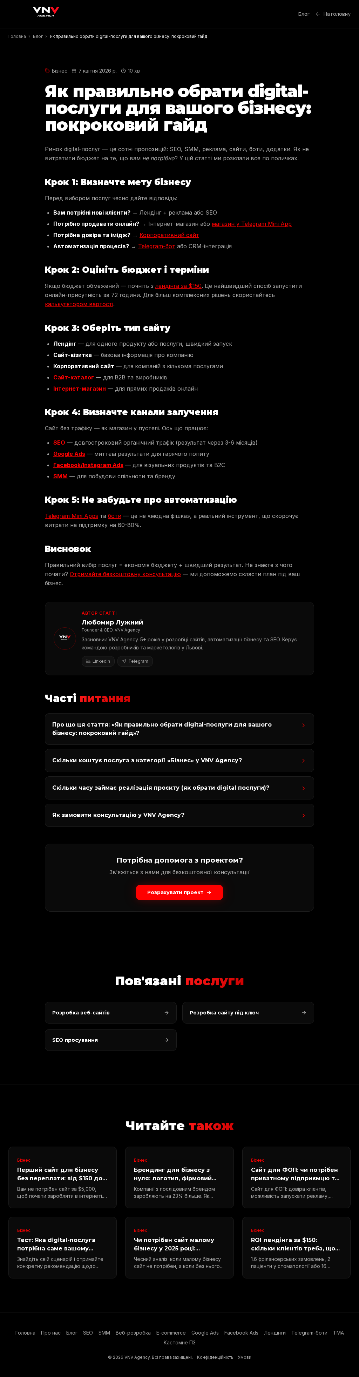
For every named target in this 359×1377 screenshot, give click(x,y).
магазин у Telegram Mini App (252, 223)
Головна (25, 1333)
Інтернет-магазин (79, 388)
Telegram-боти (309, 1333)
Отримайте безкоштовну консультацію (125, 574)
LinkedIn (101, 661)
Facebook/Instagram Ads (88, 464)
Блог (304, 14)
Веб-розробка (133, 1333)
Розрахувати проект (175, 892)
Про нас (51, 1333)
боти (114, 515)
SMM (60, 476)
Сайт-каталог (73, 377)
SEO (59, 442)
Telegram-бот (156, 246)
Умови (244, 1357)
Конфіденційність (215, 1357)
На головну (337, 14)
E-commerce (171, 1333)
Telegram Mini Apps (71, 515)
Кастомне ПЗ (180, 1342)
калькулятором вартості (79, 304)
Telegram (138, 661)
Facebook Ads (241, 1333)
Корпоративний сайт (169, 234)
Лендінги (275, 1333)
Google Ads (69, 453)
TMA (338, 1333)
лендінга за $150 (178, 285)
